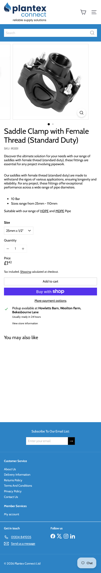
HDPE (44, 211)
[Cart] (83, 12)
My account (11, 514)
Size (7, 223)
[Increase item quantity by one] (23, 248)
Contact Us (11, 497)
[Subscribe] (71, 441)
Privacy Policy (13, 491)
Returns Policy (13, 480)
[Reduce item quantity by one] (8, 248)
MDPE (59, 211)
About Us (10, 469)
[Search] (92, 33)
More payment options (50, 301)
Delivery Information (17, 474)
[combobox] (50, 33)
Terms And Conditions (18, 485)
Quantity (10, 240)
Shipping (25, 271)
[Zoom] (81, 112)
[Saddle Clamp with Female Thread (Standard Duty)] (33, 378)
